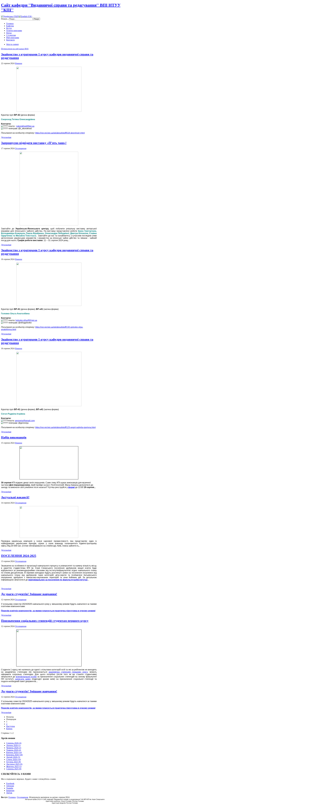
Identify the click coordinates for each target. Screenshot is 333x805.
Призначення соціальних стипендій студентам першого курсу (44, 620)
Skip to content (12, 44)
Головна (12, 797)
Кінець (9, 729)
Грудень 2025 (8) (13, 762)
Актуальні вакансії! (15, 497)
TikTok (9, 793)
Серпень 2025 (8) (13, 769)
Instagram (10, 790)
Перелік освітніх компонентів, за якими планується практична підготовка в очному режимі (48, 611)
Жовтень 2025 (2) (13, 766)
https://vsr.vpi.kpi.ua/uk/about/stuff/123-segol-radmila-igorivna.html (65, 427)
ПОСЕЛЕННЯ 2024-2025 (18, 555)
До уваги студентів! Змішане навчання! (29, 594)
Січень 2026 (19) (13, 759)
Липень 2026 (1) (13, 745)
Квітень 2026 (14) (14, 752)
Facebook (10, 783)
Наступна (10, 726)
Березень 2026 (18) (14, 755)
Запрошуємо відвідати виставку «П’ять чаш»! (33, 143)
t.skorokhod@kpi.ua (25, 126)
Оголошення (20, 148)
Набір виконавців (13, 437)
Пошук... (5, 19)
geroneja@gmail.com (25, 420)
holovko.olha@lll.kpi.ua (26, 320)
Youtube (9, 788)
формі (71, 487)
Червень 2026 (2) (13, 748)
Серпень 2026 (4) (13, 743)
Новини (18, 63)
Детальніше (6, 137)
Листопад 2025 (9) (14, 764)
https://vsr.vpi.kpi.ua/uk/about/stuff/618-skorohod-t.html (60, 133)
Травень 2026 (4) (13, 750)
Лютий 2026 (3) (13, 757)
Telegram (10, 786)
